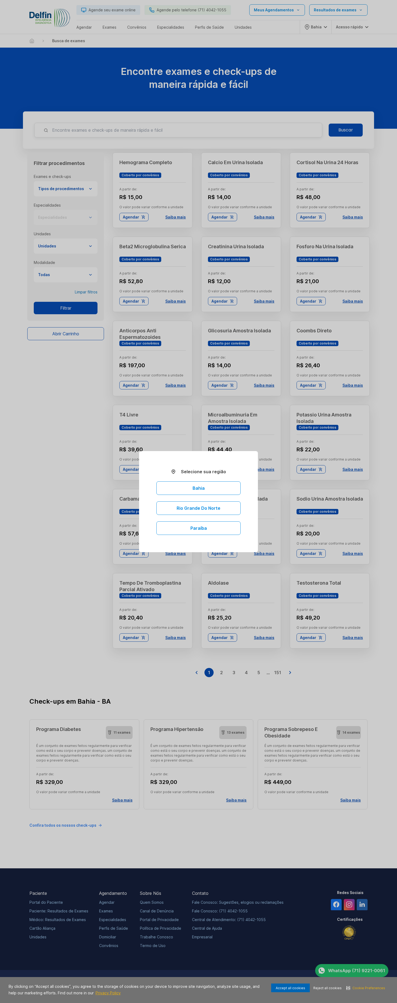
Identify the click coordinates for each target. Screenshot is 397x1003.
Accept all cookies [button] (290, 988)
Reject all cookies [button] (327, 988)
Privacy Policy (108, 993)
